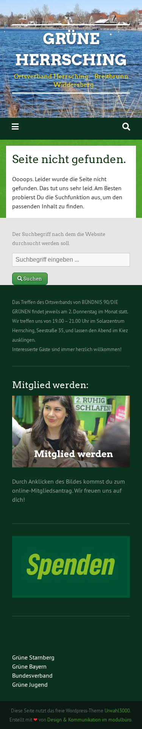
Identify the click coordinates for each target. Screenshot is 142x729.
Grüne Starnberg (33, 657)
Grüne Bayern (29, 666)
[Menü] (15, 127)
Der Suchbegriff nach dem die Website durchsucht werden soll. (58, 238)
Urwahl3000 (117, 710)
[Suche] (126, 127)
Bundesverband (32, 675)
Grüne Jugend (30, 684)
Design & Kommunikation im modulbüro (89, 720)
